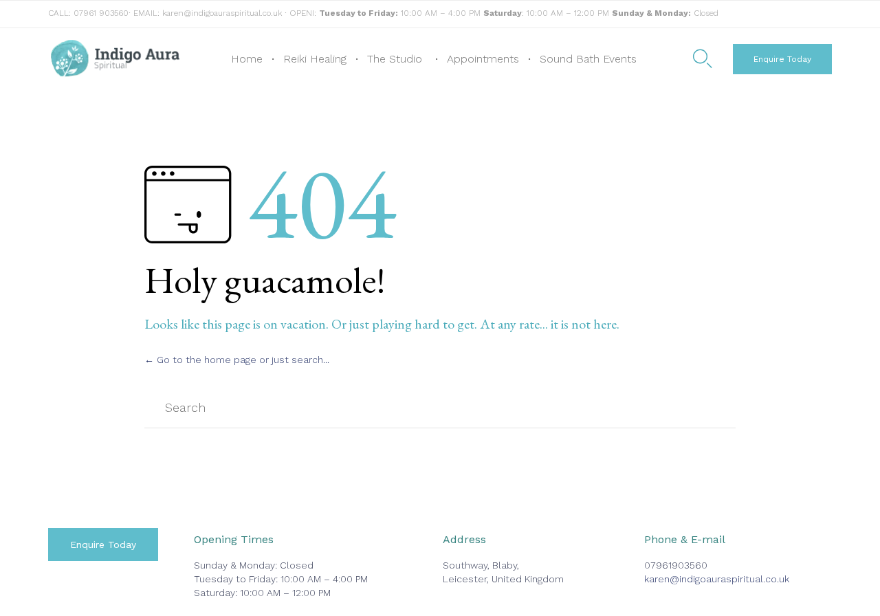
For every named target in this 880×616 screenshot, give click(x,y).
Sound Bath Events (588, 58)
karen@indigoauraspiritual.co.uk (222, 13)
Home (247, 58)
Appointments (483, 58)
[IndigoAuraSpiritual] (115, 59)
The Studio (394, 58)
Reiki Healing (314, 58)
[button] (782, 59)
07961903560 (675, 565)
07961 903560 (101, 13)
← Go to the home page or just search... (236, 359)
